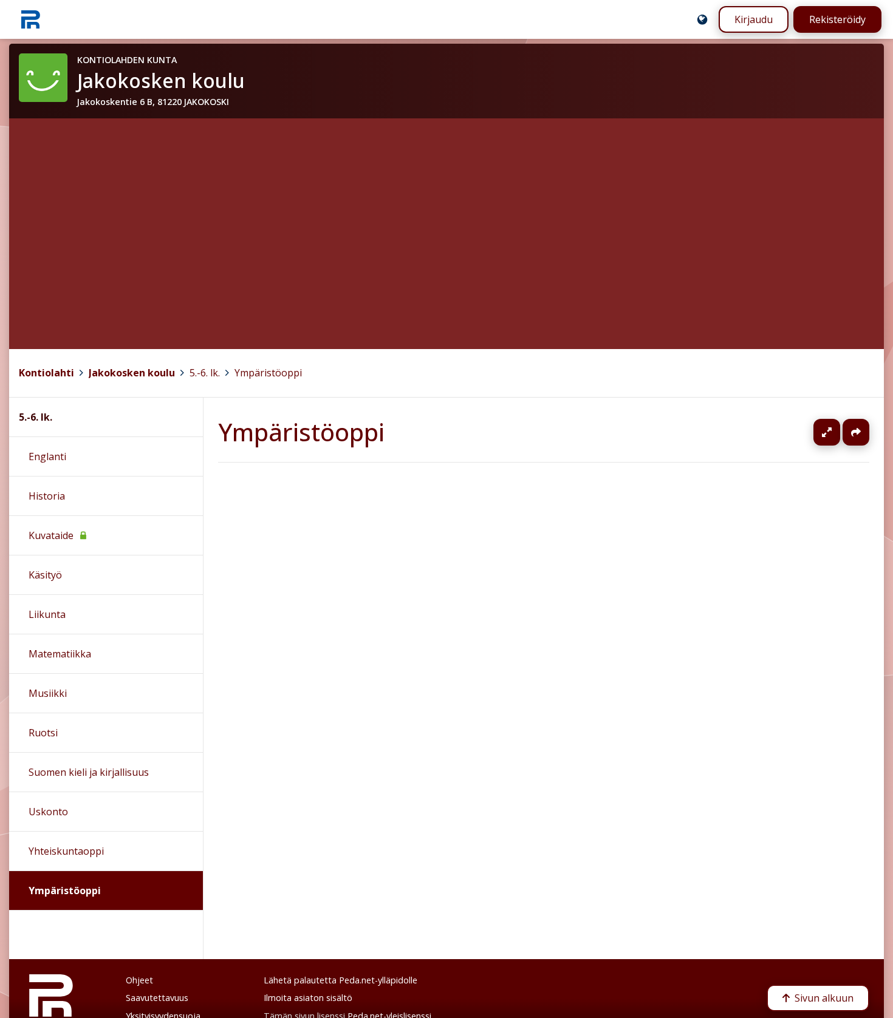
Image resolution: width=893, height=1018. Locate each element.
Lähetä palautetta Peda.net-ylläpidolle (340, 980)
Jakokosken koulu (132, 372)
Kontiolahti (46, 372)
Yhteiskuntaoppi (66, 851)
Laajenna (838, 432)
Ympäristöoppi (268, 372)
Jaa (856, 432)
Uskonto (48, 811)
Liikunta (47, 614)
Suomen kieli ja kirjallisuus (89, 772)
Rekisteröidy (837, 19)
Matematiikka (60, 653)
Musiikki (48, 693)
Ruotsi (43, 732)
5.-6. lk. (205, 372)
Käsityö (45, 575)
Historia (47, 496)
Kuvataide (51, 535)
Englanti (47, 456)
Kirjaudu (753, 19)
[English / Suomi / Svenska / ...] (702, 19)
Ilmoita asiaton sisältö (308, 997)
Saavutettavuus (157, 997)
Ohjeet (139, 980)
